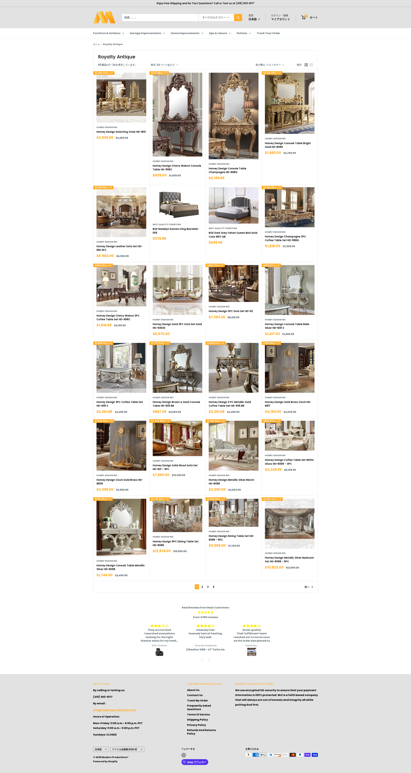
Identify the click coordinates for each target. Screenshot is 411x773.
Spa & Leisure (218, 33)
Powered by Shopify (105, 761)
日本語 (98, 749)
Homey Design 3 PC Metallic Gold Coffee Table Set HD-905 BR (230, 403)
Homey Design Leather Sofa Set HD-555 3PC (119, 248)
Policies (242, 33)
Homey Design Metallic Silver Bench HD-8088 (231, 481)
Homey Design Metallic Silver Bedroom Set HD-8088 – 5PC (289, 559)
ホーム (96, 44)
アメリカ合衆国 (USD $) (124, 749)
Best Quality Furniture (167, 224)
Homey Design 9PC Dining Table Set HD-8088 (176, 543)
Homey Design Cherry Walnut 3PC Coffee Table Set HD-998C (118, 317)
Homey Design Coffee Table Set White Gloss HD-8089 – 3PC (289, 461)
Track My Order (197, 700)
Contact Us (195, 695)
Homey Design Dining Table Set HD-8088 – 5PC (231, 537)
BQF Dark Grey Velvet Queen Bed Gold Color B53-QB (233, 234)
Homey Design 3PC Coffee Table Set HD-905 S (119, 403)
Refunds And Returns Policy (201, 732)
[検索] (238, 17)
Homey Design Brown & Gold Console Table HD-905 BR (176, 403)
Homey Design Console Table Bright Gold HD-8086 (288, 145)
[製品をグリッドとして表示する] (306, 64)
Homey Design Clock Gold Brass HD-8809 (119, 481)
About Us (193, 690)
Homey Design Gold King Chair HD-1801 (121, 131)
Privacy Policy (196, 725)
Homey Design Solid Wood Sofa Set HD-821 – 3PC (175, 467)
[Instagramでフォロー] (183, 755)
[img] (205, 612)
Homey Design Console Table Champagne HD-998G (227, 170)
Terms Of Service (198, 714)
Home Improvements (185, 33)
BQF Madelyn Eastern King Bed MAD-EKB (176, 230)
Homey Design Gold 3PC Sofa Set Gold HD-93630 (177, 326)
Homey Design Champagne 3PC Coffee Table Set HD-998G (285, 238)
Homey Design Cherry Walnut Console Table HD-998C (177, 167)
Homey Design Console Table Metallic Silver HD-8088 (120, 567)
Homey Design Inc (106, 127)
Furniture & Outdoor (107, 33)
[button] (203, 660)
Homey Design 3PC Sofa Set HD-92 (231, 311)
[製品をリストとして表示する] (311, 64)
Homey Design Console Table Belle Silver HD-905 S (287, 326)
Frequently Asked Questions (199, 707)
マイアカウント (280, 19)
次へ (307, 587)
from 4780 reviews (205, 617)
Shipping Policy (197, 720)
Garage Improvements (146, 33)
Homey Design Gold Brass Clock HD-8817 (288, 403)
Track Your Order (268, 33)
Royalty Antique (113, 44)
